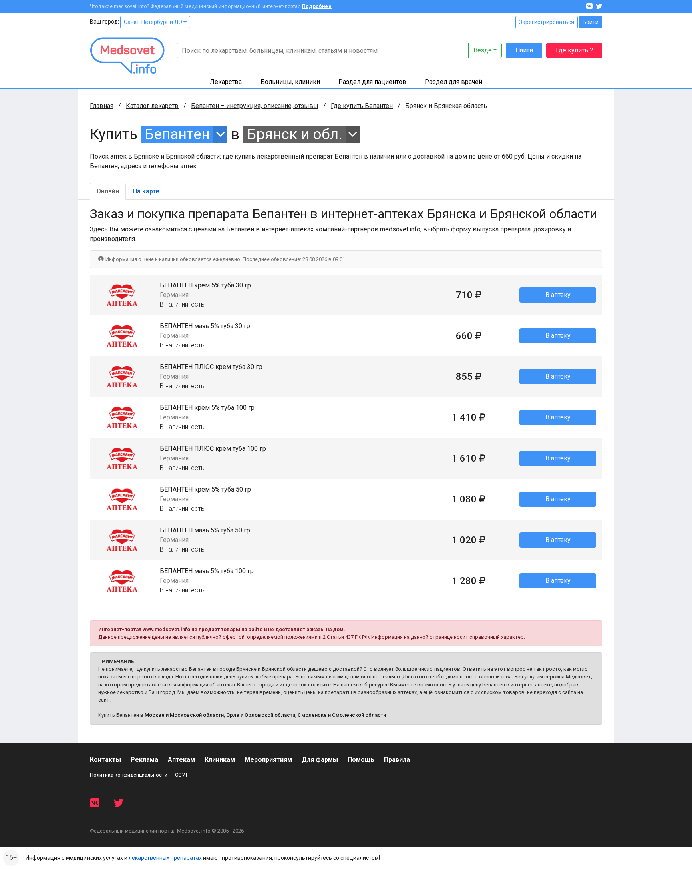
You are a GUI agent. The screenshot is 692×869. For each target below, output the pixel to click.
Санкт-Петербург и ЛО (153, 22)
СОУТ (181, 775)
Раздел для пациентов (372, 82)
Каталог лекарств (152, 106)
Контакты (105, 759)
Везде (482, 50)
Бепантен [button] (177, 134)
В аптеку (558, 295)
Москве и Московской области (184, 715)
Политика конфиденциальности (128, 775)
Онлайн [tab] (108, 191)
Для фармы (320, 759)
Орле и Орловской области (260, 715)
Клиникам (220, 759)
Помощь (361, 759)
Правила (397, 759)
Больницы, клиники (290, 82)
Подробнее (317, 6)
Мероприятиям (268, 759)
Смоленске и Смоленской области (342, 715)
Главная (101, 106)
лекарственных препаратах (165, 858)
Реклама (144, 759)
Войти (591, 22)
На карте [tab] (146, 191)
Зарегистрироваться (546, 22)
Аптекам (181, 759)
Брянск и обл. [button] (294, 134)
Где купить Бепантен (362, 106)
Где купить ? (574, 50)
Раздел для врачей (453, 82)
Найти (524, 50)
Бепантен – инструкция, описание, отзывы (254, 106)
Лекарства (226, 82)
